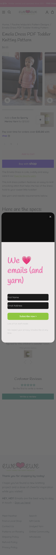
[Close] (50, 217)
